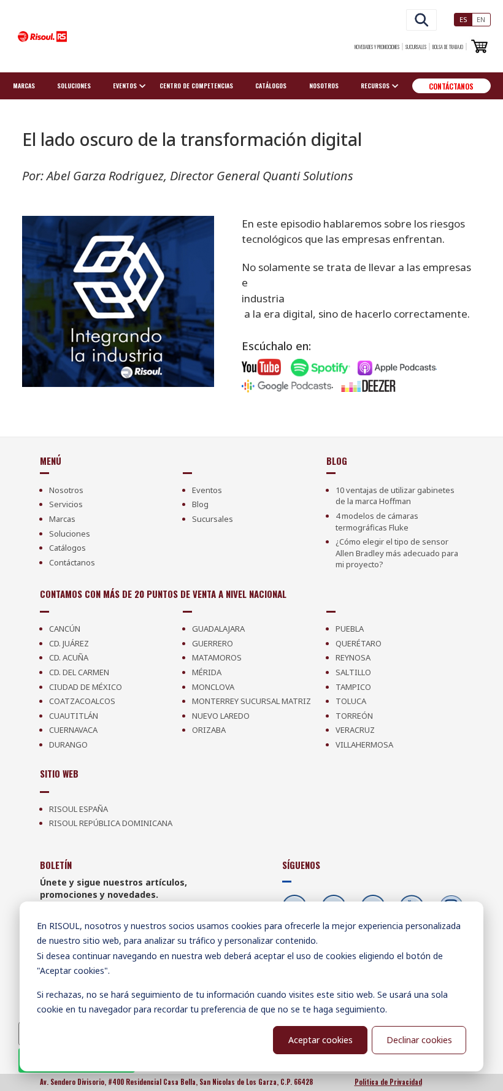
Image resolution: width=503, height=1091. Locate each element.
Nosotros (324, 85)
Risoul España (78, 808)
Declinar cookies (419, 1040)
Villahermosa (364, 744)
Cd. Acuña (68, 657)
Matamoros (217, 657)
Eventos (207, 490)
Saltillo (353, 672)
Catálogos (270, 85)
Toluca (351, 700)
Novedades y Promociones (377, 46)
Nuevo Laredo (221, 715)
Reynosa (353, 657)
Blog (200, 504)
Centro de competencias (196, 85)
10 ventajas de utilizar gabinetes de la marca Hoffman (395, 495)
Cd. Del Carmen (79, 672)
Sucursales (415, 46)
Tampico (353, 686)
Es (463, 19)
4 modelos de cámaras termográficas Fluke (377, 521)
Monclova (213, 686)
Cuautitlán (73, 715)
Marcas (24, 85)
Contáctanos (451, 86)
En (481, 19)
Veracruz (355, 729)
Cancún (64, 628)
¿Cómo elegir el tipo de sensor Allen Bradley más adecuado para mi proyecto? (397, 553)
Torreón (354, 715)
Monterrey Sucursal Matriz (251, 700)
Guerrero (212, 643)
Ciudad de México (85, 686)
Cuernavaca (73, 729)
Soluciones (74, 85)
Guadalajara (218, 628)
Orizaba (209, 729)
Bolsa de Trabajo (447, 46)
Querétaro (359, 643)
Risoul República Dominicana (110, 823)
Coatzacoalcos (82, 700)
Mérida (206, 672)
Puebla (350, 628)
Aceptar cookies (320, 1040)
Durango (68, 744)
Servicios (66, 504)
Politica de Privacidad (388, 1082)
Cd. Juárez (69, 643)
